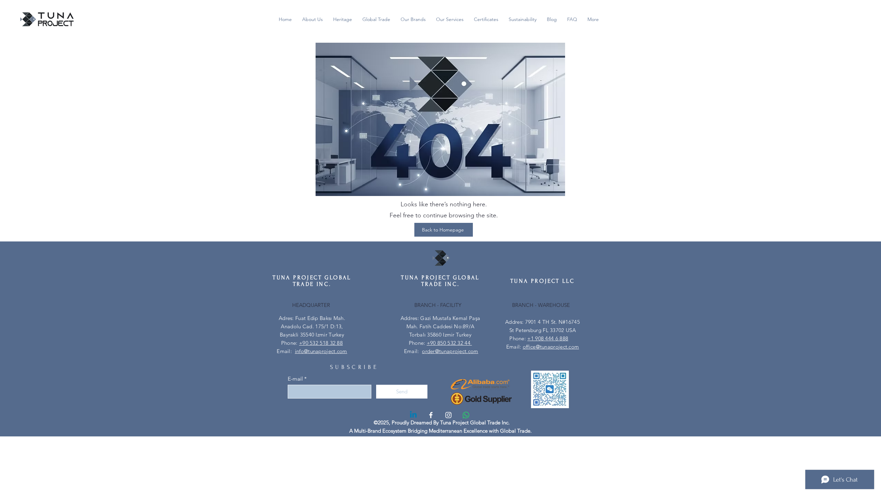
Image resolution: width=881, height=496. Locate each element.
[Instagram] (448, 415)
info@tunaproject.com (321, 351)
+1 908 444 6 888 (547, 338)
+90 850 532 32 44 (449, 343)
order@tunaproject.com (450, 351)
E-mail (295, 379)
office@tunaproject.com (551, 346)
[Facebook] (431, 415)
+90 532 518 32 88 (321, 343)
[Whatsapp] (466, 415)
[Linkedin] (413, 415)
